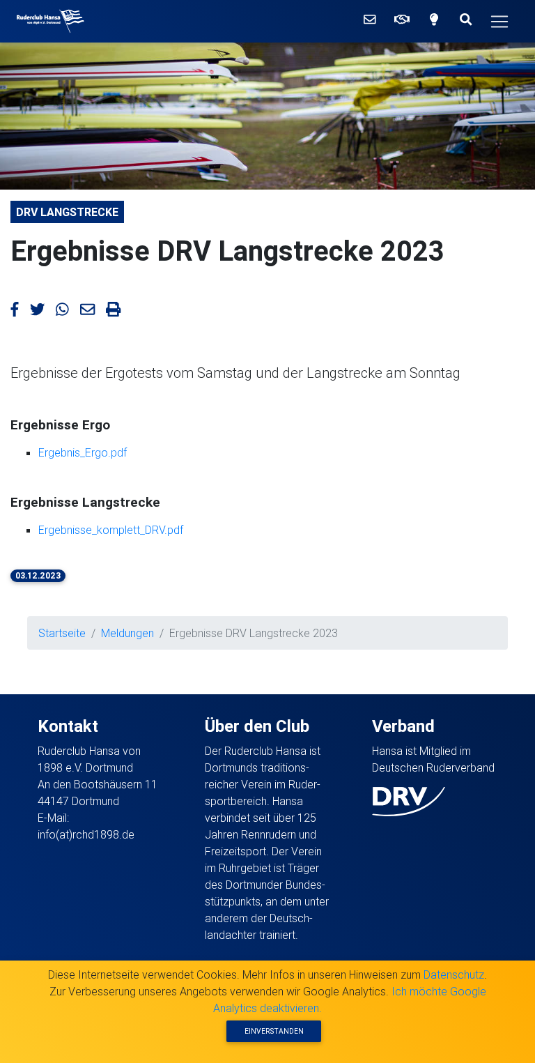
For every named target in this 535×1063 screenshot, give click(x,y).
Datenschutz (454, 974)
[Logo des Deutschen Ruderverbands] (408, 800)
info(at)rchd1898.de (86, 834)
